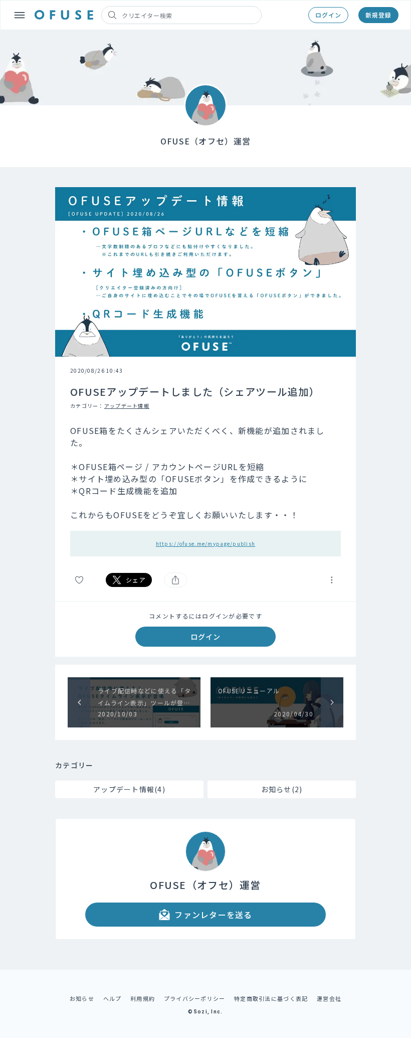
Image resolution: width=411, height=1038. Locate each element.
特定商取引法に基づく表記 (271, 998)
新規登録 (378, 15)
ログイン (328, 15)
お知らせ (82, 998)
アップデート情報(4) (129, 789)
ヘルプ (112, 998)
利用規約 (142, 998)
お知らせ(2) (282, 789)
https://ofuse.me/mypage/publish (206, 543)
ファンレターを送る (213, 915)
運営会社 (329, 998)
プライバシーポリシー (195, 998)
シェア (136, 579)
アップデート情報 (126, 405)
